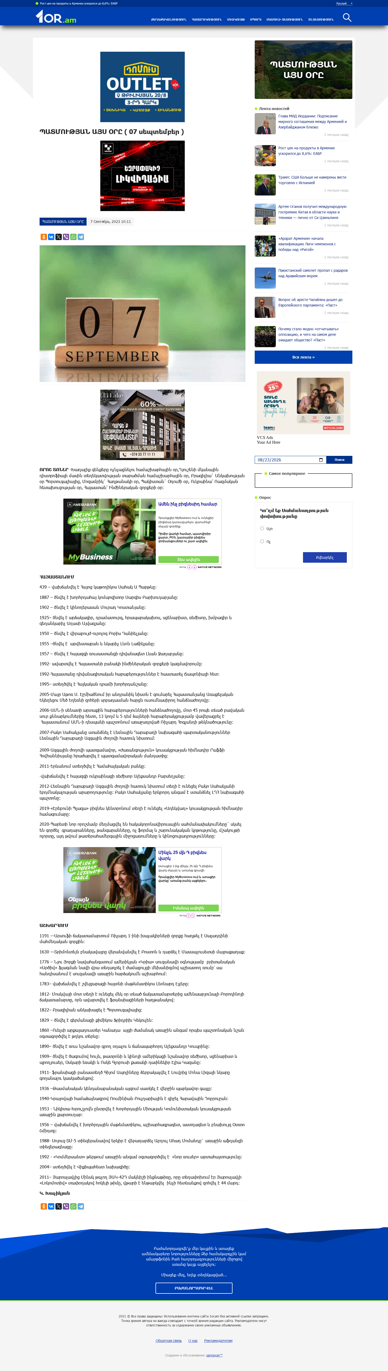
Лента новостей (274, 108)
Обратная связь (169, 1340)
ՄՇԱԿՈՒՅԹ (236, 19)
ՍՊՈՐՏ (255, 19)
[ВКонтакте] (51, 237)
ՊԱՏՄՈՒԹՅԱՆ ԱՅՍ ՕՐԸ (63, 221)
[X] (58, 237)
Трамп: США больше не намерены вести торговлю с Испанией (81, 3)
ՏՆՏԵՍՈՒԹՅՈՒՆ (321, 19)
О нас (193, 1340)
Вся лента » (303, 357)
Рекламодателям (218, 1340)
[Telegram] (81, 237)
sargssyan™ (214, 1355)
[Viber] (66, 237)
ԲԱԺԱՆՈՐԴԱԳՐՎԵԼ (194, 1288)
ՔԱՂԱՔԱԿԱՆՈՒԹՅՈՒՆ (169, 19)
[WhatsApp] (73, 237)
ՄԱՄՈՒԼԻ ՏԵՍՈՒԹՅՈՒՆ (285, 19)
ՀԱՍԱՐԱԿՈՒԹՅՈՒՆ (207, 19)
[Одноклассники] (44, 237)
